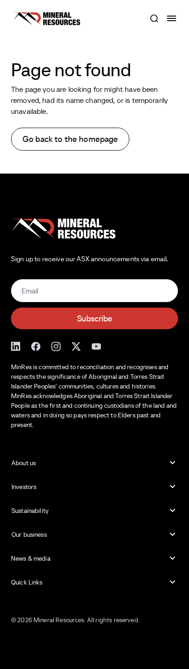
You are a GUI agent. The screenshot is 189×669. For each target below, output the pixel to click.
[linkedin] (15, 346)
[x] (76, 346)
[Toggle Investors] (172, 486)
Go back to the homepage (70, 139)
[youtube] (96, 346)
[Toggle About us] (172, 462)
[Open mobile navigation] (172, 18)
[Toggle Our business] (172, 534)
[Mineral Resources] (47, 18)
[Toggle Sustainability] (172, 510)
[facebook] (35, 346)
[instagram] (56, 346)
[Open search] (154, 18)
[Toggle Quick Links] (172, 582)
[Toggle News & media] (172, 558)
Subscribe (94, 318)
